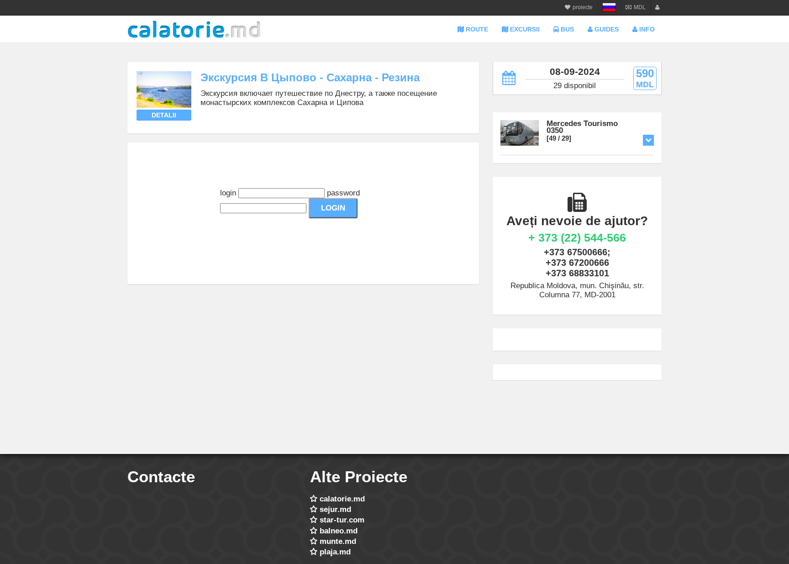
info (646, 29)
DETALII (164, 115)
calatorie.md (342, 499)
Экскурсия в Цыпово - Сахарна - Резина (310, 77)
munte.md (338, 541)
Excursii (524, 29)
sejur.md (335, 509)
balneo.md (339, 531)
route (476, 29)
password (343, 193)
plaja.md (335, 552)
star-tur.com (342, 520)
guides (606, 29)
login (228, 193)
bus (566, 29)
